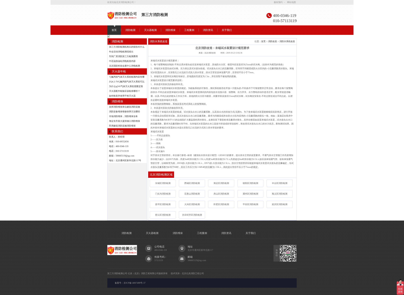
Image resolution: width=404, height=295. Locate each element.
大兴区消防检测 (192, 204)
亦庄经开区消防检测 (192, 215)
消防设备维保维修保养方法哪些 (124, 111)
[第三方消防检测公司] (122, 254)
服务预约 (278, 2)
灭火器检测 (150, 30)
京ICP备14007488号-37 (135, 283)
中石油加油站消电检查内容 (122, 61)
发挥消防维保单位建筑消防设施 (124, 107)
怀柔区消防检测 (221, 204)
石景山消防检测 (192, 194)
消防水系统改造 (287, 41)
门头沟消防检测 (163, 194)
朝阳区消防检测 (250, 183)
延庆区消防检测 (279, 204)
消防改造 (272, 41)
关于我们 (227, 30)
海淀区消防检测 (221, 183)
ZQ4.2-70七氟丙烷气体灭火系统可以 (126, 81)
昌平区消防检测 (163, 204)
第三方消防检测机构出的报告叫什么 (126, 47)
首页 (114, 30)
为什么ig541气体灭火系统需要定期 (126, 86)
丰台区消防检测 (279, 183)
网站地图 (291, 2)
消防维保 (170, 30)
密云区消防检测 (163, 215)
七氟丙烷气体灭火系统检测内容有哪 (126, 77)
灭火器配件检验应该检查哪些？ (124, 91)
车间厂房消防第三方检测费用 (123, 56)
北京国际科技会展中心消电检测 (124, 66)
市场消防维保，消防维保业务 (123, 116)
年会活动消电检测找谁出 (121, 51)
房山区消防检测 (221, 194)
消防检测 (130, 30)
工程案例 (189, 30)
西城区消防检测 (192, 183)
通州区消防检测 (250, 194)
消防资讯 (208, 30)
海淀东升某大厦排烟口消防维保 (124, 121)
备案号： (119, 283)
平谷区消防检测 (250, 204)
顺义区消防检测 (279, 194)
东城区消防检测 (163, 183)
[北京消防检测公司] (122, 19)
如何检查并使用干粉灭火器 (122, 96)
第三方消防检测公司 (117, 273)
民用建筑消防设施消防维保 (122, 126)
